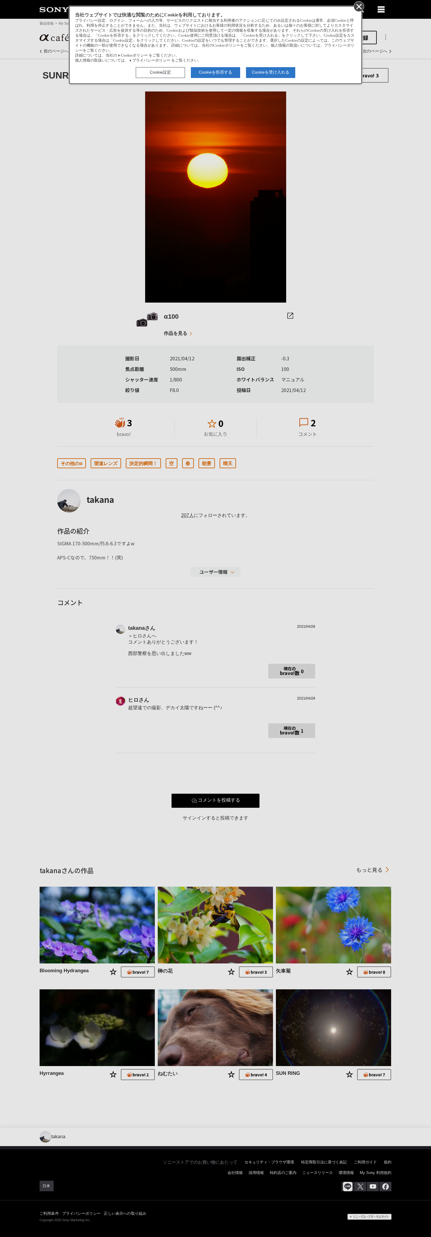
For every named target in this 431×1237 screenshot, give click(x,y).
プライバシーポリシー (151, 60)
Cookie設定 (160, 72)
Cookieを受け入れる (270, 72)
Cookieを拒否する (215, 72)
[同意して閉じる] (359, 6)
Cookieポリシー (134, 55)
